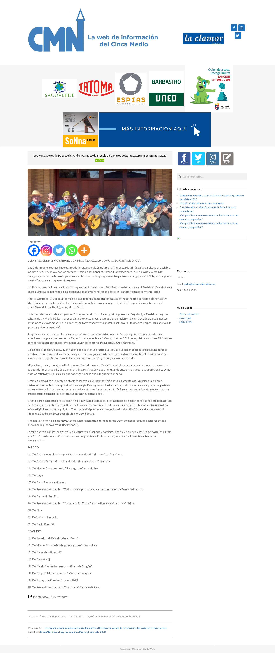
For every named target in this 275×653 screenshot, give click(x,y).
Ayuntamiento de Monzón (108, 616)
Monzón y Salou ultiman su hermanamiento (201, 203)
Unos (134, 649)
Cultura (100, 160)
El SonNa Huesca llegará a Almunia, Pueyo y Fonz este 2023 (73, 631)
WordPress (150, 649)
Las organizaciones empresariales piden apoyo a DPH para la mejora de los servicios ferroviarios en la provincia (106, 627)
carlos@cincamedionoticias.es (199, 283)
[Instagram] (241, 27)
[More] (84, 250)
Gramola (126, 616)
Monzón (136, 616)
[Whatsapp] (72, 250)
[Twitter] (238, 35)
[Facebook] (234, 27)
